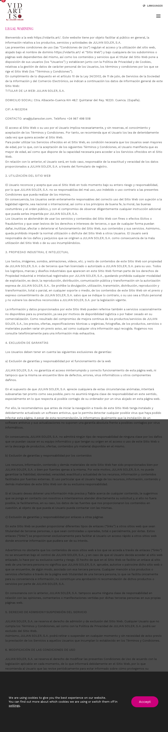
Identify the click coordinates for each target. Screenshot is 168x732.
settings (14, 705)
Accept (145, 702)
